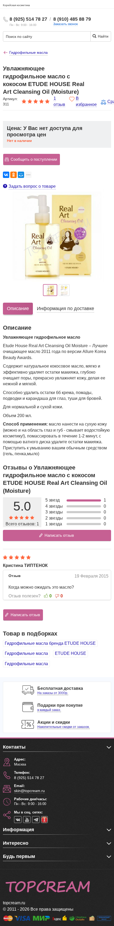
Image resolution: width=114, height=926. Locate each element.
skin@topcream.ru (29, 791)
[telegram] (36, 819)
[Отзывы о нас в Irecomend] (44, 819)
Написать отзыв (59, 535)
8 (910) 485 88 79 (72, 19)
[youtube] (26, 819)
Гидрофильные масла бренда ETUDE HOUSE (50, 643)
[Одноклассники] (13, 175)
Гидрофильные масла (26, 653)
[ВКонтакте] (6, 175)
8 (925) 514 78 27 (28, 19)
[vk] (17, 819)
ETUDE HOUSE (70, 653)
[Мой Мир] (21, 175)
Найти (102, 36)
